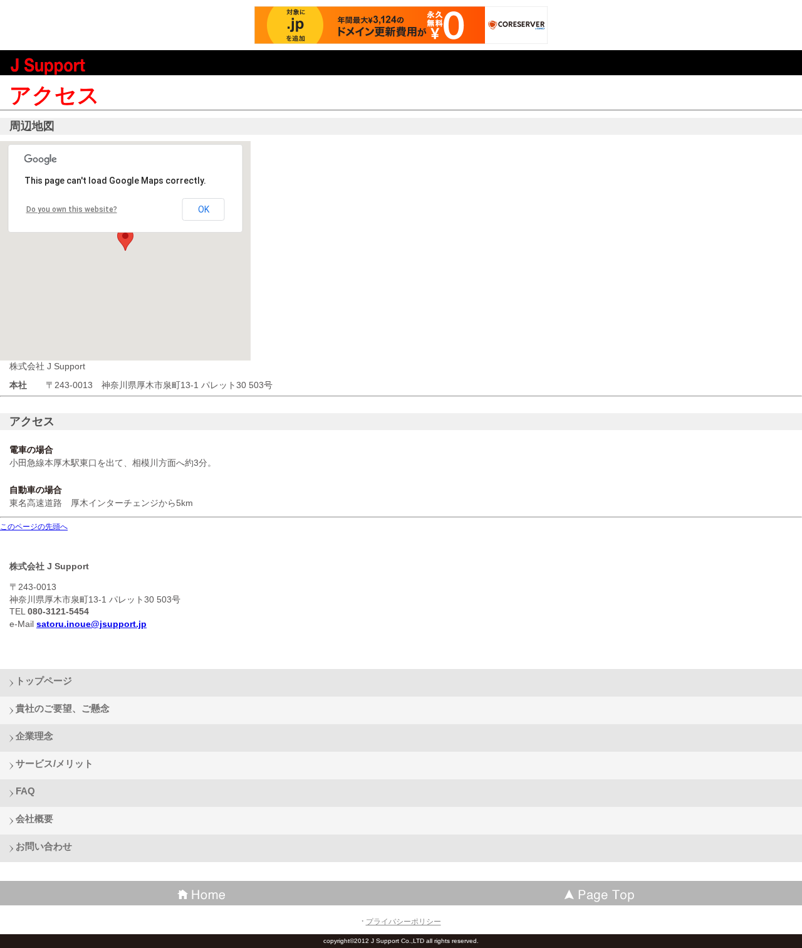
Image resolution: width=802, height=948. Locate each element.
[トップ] (601, 893)
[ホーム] (200, 893)
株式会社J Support (100, 65)
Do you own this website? (71, 209)
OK (203, 209)
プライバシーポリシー (403, 921)
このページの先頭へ (34, 526)
